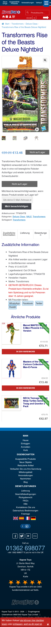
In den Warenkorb (25, 351)
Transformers (17, 23)
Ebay (35, 536)
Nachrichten (13, 16)
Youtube (28, 536)
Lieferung (25, 490)
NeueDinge (5, 2)
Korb (25, 450)
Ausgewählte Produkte (25, 458)
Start (7, 23)
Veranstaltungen (25, 475)
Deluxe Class (31, 23)
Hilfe (25, 503)
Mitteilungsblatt (25, 471)
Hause (3, 16)
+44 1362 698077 (16, 552)
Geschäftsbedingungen (25, 493)
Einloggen (25, 443)
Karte (25, 576)
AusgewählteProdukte (14, 2)
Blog (26, 481)
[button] (45, 60)
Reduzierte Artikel (26, 465)
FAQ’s (25, 500)
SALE (29, 216)
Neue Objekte (25, 462)
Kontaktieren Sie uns (6, 16)
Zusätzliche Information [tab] (9, 233)
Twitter (39, 303)
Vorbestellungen (27, 2)
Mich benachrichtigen (16, 206)
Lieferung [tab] (25, 232)
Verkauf (39, 2)
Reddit (12, 307)
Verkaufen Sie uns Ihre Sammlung (25, 468)
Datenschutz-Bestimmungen (25, 510)
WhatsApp (14, 303)
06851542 (17, 614)
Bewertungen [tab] (41, 233)
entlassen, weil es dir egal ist (27, 624)
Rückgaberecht (25, 497)
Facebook (28, 303)
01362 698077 (25, 547)
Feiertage (25, 513)
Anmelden (9, 16)
